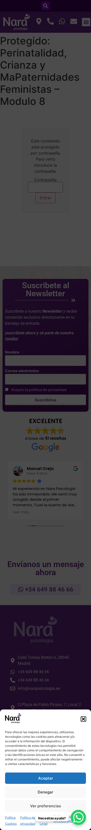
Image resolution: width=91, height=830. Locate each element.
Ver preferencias (45, 806)
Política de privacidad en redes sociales (69, 818)
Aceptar (45, 778)
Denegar (45, 792)
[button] (83, 719)
